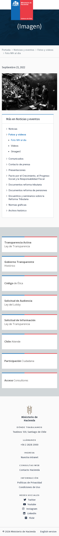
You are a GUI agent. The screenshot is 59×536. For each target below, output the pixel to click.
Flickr (32, 518)
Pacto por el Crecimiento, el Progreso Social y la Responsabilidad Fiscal (28, 177)
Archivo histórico (17, 210)
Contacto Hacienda (29, 470)
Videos (14, 145)
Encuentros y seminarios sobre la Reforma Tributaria (26, 197)
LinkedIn (31, 513)
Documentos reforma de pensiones (27, 190)
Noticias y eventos (24, 49)
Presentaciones (16, 170)
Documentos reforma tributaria (25, 184)
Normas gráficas (17, 204)
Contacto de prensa (19, 164)
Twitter (32, 499)
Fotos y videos (45, 49)
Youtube (32, 504)
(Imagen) (16, 151)
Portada (6, 49)
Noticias (12, 128)
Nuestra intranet (29, 457)
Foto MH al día (13, 53)
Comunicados (15, 158)
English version (48, 531)
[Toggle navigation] (43, 4)
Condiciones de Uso (29, 487)
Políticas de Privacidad (29, 482)
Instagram (31, 508)
